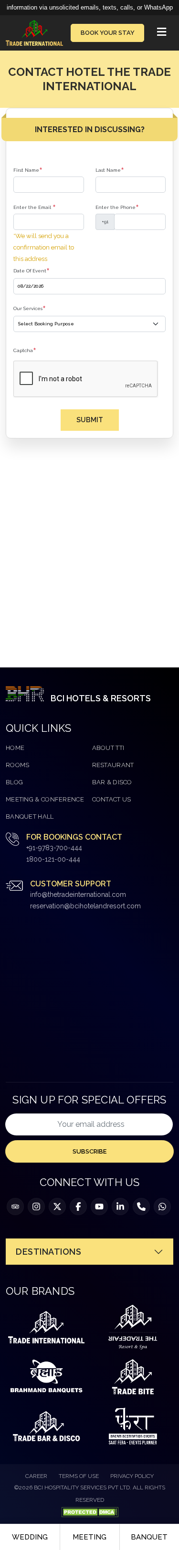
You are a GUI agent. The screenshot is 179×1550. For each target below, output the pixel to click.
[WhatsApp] (162, 1206)
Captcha (24, 351)
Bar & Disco (112, 782)
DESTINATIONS (48, 1252)
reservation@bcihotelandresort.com (85, 906)
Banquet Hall (30, 816)
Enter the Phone (117, 208)
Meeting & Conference (45, 799)
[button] (161, 33)
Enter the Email (34, 208)
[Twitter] (57, 1206)
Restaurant (113, 765)
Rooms (18, 765)
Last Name (109, 171)
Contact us (111, 799)
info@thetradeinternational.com (78, 894)
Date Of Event (31, 270)
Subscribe (89, 1151)
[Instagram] (36, 1206)
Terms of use (79, 1476)
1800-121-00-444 (53, 859)
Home (15, 747)
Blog (14, 782)
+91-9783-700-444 (54, 848)
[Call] (141, 1206)
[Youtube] (99, 1206)
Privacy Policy (132, 1476)
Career (36, 1476)
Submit (89, 420)
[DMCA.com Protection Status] (89, 1511)
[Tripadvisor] (15, 1206)
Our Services (29, 308)
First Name (27, 171)
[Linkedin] (120, 1206)
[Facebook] (78, 1206)
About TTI (108, 747)
